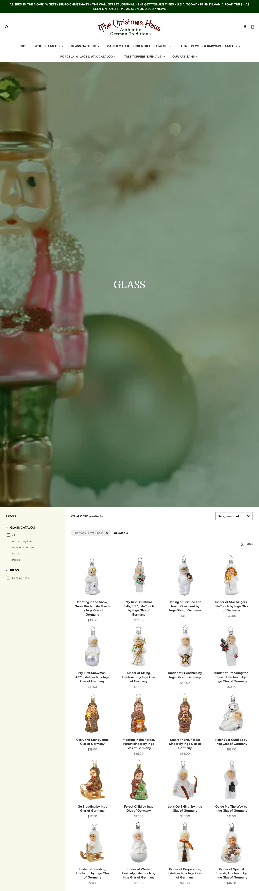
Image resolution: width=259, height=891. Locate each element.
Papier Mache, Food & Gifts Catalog (137, 46)
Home (23, 46)
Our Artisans (183, 56)
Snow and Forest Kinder (85, 531)
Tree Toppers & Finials (142, 56)
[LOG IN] (245, 27)
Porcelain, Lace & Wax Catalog (86, 56)
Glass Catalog (83, 46)
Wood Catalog (47, 46)
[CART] (253, 27)
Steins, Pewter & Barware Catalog (208, 46)
